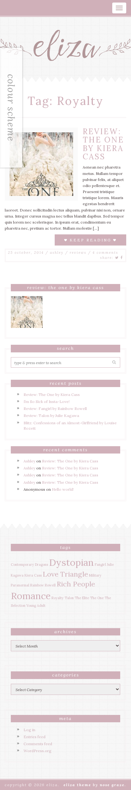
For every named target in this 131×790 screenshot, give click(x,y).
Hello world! (63, 489)
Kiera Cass (33, 575)
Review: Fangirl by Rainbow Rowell (55, 408)
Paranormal (20, 585)
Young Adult (35, 605)
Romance (31, 596)
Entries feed (34, 736)
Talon (69, 598)
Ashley (57, 252)
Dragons (41, 564)
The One (97, 598)
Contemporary (22, 564)
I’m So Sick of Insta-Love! (47, 401)
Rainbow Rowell (43, 585)
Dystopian (71, 562)
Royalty (58, 598)
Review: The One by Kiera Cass (103, 144)
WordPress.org (38, 750)
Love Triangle (65, 574)
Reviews (78, 252)
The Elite (82, 598)
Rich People (76, 583)
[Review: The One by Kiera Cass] (41, 163)
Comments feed (38, 743)
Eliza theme (77, 784)
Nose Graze (112, 784)
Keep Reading (90, 240)
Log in (29, 729)
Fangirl (100, 564)
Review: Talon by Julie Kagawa (51, 415)
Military (95, 575)
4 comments (105, 252)
